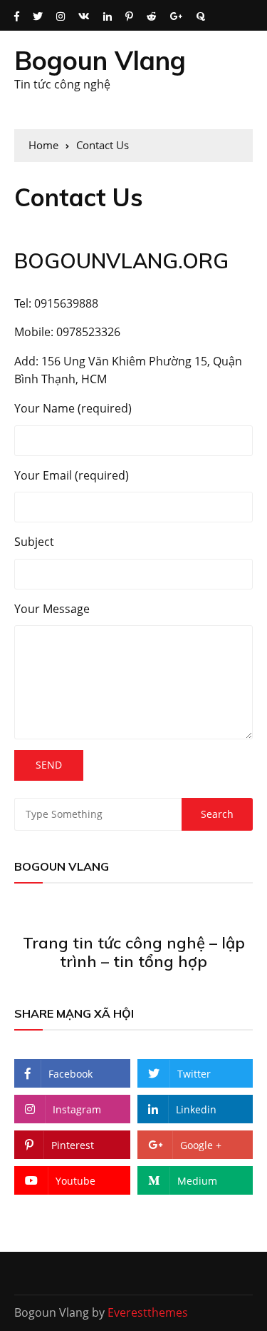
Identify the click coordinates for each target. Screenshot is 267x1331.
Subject (34, 542)
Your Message (52, 609)
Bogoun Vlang (100, 60)
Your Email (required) (71, 475)
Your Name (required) (73, 408)
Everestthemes (148, 1312)
